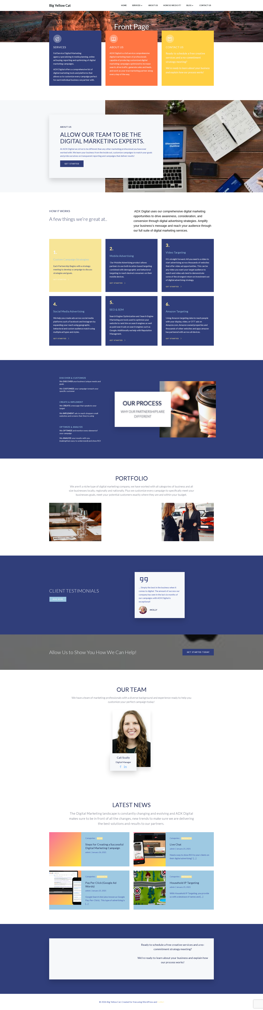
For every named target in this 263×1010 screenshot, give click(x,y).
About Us (153, 5)
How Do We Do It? (172, 5)
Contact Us (205, 5)
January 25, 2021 (183, 849)
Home (124, 5)
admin (87, 852)
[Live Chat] (150, 849)
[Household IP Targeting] (150, 887)
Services (136, 5)
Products (186, 838)
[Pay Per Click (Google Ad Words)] (65, 887)
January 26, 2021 (99, 852)
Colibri (160, 1002)
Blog (188, 5)
